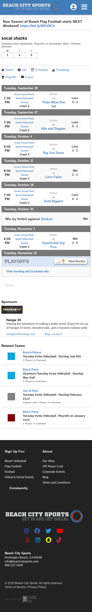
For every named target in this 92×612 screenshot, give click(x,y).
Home (9, 70)
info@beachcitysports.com (21, 561)
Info (24, 70)
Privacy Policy (37, 587)
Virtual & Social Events (19, 477)
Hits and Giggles (53, 128)
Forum (29, 77)
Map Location (53, 334)
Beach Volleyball (15, 461)
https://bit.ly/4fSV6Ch (37, 26)
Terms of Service (15, 587)
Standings (63, 70)
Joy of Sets (30, 390)
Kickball (10, 471)
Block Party (31, 369)
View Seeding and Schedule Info (27, 271)
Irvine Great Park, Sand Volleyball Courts (24, 98)
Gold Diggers (53, 201)
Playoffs (11, 77)
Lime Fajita (53, 177)
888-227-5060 (14, 565)
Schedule (41, 70)
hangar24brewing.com (20, 334)
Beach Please (32, 352)
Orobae (47, 219)
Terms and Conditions (56, 482)
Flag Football (13, 466)
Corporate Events (53, 471)
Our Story (48, 461)
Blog (45, 477)
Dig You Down (53, 153)
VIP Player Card (52, 466)
